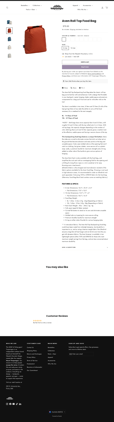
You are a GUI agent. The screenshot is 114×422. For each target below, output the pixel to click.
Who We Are (82, 9)
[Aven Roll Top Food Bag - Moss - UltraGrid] (19, 298)
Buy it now (85, 67)
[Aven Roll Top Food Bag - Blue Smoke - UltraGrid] (9, 298)
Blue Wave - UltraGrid (77, 39)
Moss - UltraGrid (90, 39)
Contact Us (30, 347)
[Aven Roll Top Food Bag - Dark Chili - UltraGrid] (7, 298)
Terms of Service (32, 361)
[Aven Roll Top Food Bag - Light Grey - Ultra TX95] (9, 299)
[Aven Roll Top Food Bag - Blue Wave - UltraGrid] (13, 298)
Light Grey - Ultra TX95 (99, 39)
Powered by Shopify (57, 416)
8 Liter (65, 48)
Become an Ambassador (34, 367)
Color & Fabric (75, 36)
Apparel (75, 5)
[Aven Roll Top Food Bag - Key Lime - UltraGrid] (15, 298)
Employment (31, 364)
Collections (36, 5)
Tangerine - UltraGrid (73, 39)
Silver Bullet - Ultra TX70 (95, 39)
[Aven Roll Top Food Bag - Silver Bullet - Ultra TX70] (7, 299)
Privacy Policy (31, 357)
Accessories (87, 5)
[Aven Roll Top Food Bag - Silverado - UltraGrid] (17, 298)
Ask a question (69, 247)
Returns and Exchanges (34, 354)
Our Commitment (32, 370)
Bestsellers (24, 5)
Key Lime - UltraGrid (81, 39)
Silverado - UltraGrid (86, 39)
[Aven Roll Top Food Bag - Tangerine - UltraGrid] (11, 298)
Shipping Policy (32, 351)
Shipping (72, 29)
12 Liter (73, 48)
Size (64, 44)
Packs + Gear (30, 9)
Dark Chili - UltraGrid (64, 39)
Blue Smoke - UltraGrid (68, 39)
